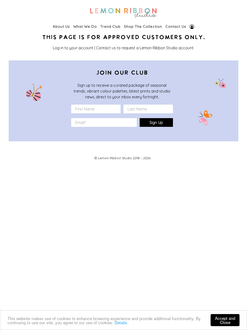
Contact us (106, 47)
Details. (121, 322)
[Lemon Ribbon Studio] (123, 11)
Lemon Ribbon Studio (115, 158)
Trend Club (110, 26)
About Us (61, 26)
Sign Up (156, 122)
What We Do (85, 26)
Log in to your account (73, 47)
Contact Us (175, 26)
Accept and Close (225, 320)
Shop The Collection (143, 26)
